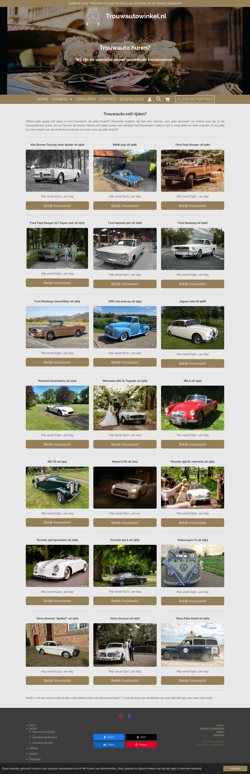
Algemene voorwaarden (212, 728)
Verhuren (33, 748)
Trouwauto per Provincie (44, 737)
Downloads (35, 759)
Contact (33, 753)
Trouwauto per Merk (42, 742)
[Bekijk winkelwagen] (167, 99)
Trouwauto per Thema (43, 731)
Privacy (220, 731)
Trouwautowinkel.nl (136, 16)
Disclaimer (218, 735)
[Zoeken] (158, 99)
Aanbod (33, 728)
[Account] (149, 99)
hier (184, 698)
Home (32, 725)
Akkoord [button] (235, 768)
